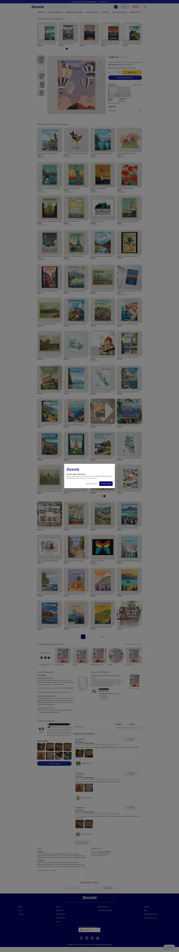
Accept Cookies (106, 484)
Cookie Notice (89, 476)
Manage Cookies (91, 484)
